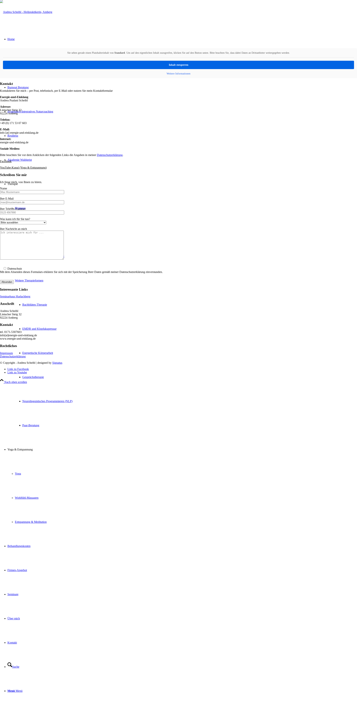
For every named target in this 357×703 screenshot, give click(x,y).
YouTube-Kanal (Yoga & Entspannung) (23, 167)
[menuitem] (189, 377)
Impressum (6, 353)
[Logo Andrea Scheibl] (26, 12)
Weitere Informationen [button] (178, 73)
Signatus (57, 362)
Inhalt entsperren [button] (178, 65)
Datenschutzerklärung (110, 155)
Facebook (6, 161)
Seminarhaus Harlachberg (15, 296)
